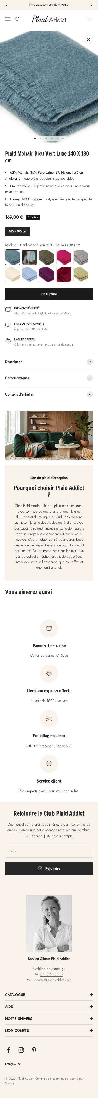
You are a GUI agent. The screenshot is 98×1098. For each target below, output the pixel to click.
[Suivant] (92, 5)
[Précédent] (6, 5)
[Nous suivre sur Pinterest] (34, 1050)
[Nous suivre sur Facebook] (8, 1050)
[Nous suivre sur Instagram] (21, 1050)
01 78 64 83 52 (51, 974)
